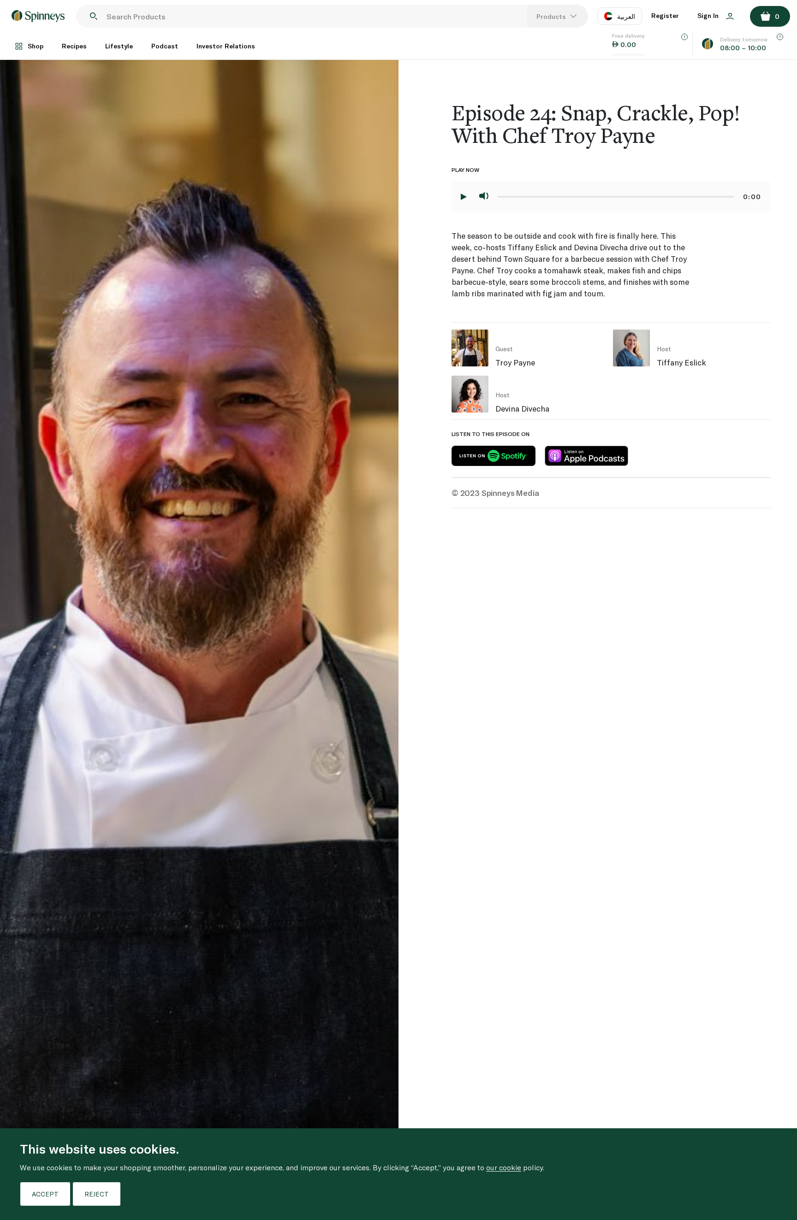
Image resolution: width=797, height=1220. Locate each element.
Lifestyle (119, 46)
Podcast (164, 46)
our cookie (503, 1167)
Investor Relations (225, 46)
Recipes (74, 46)
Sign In (708, 15)
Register (665, 15)
